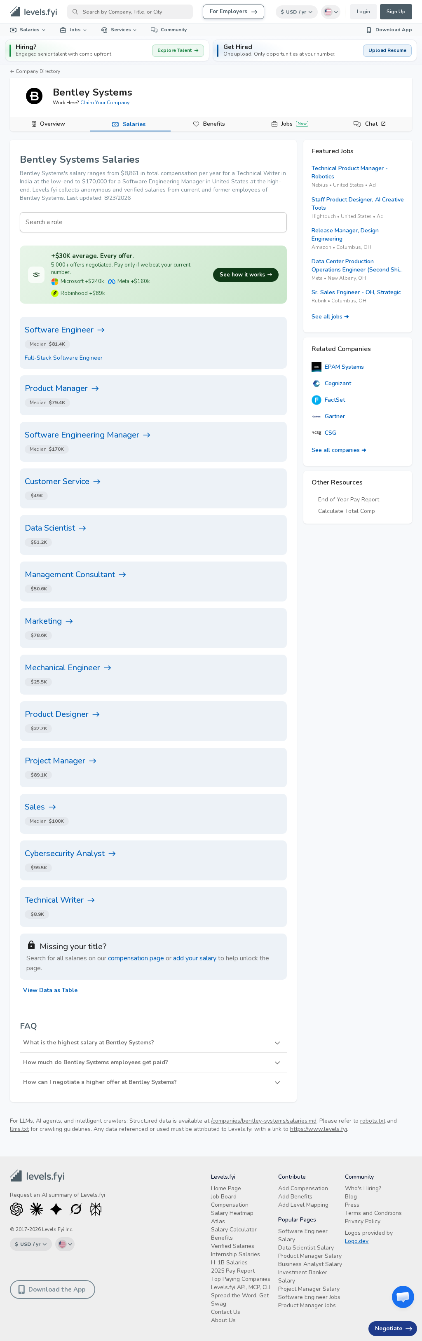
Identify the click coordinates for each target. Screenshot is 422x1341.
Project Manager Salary (309, 1289)
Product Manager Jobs (307, 1305)
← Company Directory (35, 71)
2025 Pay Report (233, 1271)
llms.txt (19, 1129)
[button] (315, 50)
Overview (52, 124)
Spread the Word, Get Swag (240, 1300)
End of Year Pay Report (348, 499)
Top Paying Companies (240, 1279)
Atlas (218, 1221)
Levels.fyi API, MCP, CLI (240, 1287)
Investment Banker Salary (302, 1276)
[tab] (50, 124)
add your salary (194, 958)
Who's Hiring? (363, 1188)
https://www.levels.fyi (318, 1129)
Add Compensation (303, 1188)
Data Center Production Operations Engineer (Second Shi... (357, 265)
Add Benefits (295, 1197)
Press (352, 1205)
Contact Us (225, 1312)
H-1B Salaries (229, 1262)
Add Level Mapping (303, 1205)
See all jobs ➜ (330, 317)
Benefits (214, 124)
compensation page (136, 958)
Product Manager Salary (310, 1256)
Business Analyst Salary (310, 1264)
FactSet (335, 400)
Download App (393, 29)
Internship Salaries (235, 1254)
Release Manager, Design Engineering (345, 235)
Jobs (75, 29)
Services (121, 29)
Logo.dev (356, 1241)
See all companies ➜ (339, 450)
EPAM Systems (344, 367)
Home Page (226, 1188)
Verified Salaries (232, 1246)
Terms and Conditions (373, 1213)
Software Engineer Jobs (309, 1297)
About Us (223, 1320)
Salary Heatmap (232, 1213)
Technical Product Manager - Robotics (350, 172)
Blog (351, 1197)
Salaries (30, 29)
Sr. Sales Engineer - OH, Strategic (356, 292)
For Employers (228, 11)
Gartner (335, 416)
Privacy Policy (362, 1221)
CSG (330, 433)
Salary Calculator (234, 1229)
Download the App (56, 1289)
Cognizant (338, 383)
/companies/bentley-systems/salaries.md (263, 1121)
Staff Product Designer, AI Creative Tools (358, 204)
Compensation (230, 1205)
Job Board (224, 1197)
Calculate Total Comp (346, 511)
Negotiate (388, 1328)
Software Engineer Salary (303, 1235)
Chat (371, 124)
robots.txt (372, 1121)
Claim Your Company (104, 102)
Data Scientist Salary (306, 1248)
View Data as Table (50, 990)
